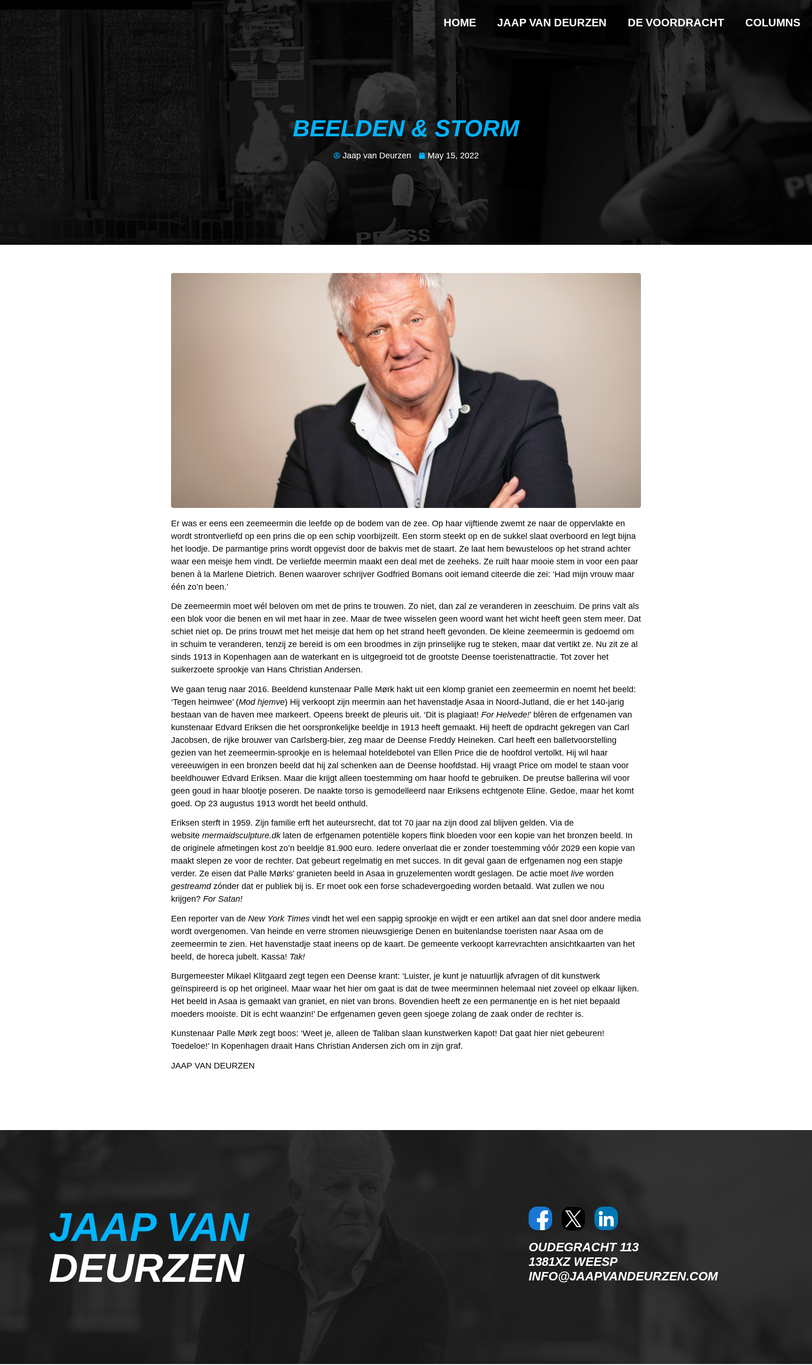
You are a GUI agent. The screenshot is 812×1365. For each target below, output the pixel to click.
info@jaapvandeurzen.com (623, 1276)
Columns (772, 22)
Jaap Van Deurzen (552, 22)
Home (460, 22)
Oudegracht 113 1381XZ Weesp (584, 1254)
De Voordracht (676, 22)
